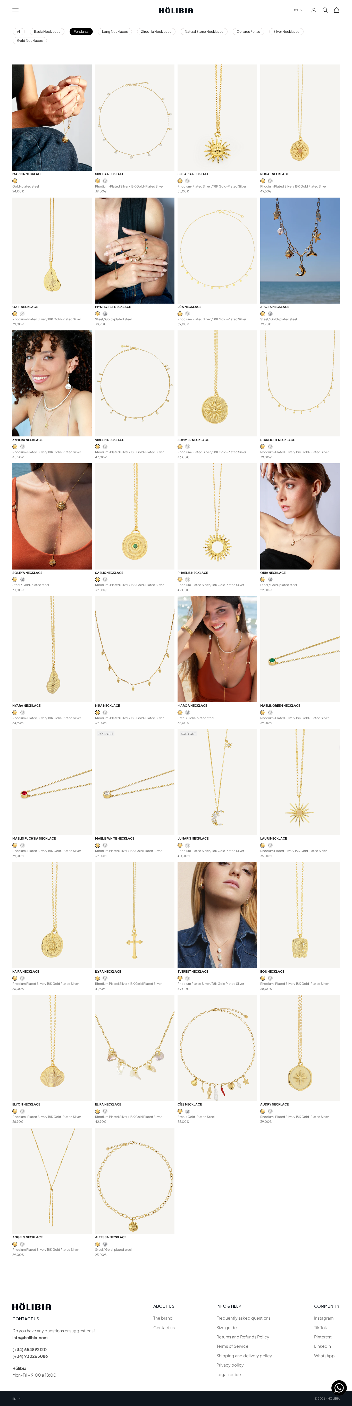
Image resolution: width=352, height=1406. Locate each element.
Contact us (164, 1327)
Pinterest (323, 1336)
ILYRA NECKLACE (108, 971)
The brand (163, 1318)
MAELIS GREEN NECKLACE (280, 706)
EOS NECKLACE (272, 971)
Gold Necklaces (30, 40)
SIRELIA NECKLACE (109, 174)
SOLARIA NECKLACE (193, 174)
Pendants (81, 31)
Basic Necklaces (47, 31)
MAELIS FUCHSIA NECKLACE (34, 838)
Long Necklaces (115, 31)
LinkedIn (322, 1346)
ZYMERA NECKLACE (27, 440)
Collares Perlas (248, 31)
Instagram (324, 1318)
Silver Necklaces (286, 31)
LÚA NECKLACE (189, 307)
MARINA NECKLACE (27, 174)
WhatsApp (324, 1355)
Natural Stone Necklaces (204, 31)
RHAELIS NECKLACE (193, 573)
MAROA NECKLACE (192, 706)
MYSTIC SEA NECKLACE (113, 307)
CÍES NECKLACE (190, 1104)
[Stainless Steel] (105, 314)
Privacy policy (230, 1365)
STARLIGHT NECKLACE (277, 440)
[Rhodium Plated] (105, 181)
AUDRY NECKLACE (274, 1104)
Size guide (226, 1327)
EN (296, 10)
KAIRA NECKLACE (25, 971)
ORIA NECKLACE (273, 573)
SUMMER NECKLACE (193, 440)
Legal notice (228, 1374)
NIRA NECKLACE (107, 706)
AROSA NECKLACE (274, 307)
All (19, 31)
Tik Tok (320, 1327)
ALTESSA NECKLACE (110, 1237)
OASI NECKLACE (25, 307)
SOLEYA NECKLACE (27, 573)
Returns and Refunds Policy (242, 1336)
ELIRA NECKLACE (108, 1104)
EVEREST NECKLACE (193, 971)
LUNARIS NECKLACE (193, 838)
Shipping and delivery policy (244, 1355)
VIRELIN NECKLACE (109, 440)
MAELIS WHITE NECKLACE (114, 838)
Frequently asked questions (243, 1318)
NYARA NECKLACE (26, 706)
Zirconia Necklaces (156, 31)
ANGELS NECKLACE (27, 1237)
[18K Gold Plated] (15, 181)
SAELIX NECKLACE (109, 573)
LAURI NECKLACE (273, 838)
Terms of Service (232, 1346)
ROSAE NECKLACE (274, 174)
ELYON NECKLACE (26, 1104)
